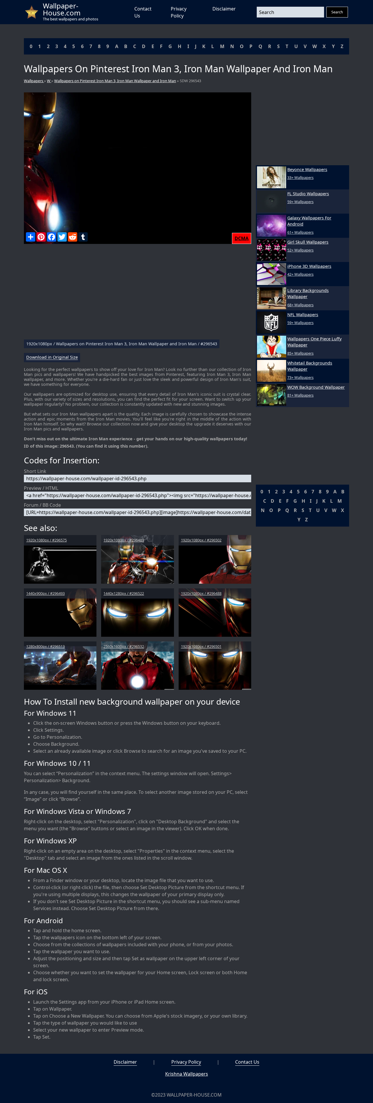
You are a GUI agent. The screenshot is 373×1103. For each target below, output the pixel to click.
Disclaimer (224, 9)
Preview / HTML (41, 488)
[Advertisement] (137, 294)
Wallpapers (34, 80)
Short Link (35, 471)
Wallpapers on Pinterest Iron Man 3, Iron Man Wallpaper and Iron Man (115, 80)
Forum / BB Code (42, 505)
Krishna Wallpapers (186, 1074)
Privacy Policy (186, 1062)
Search (337, 12)
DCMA (242, 238)
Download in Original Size (52, 357)
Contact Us (247, 1062)
